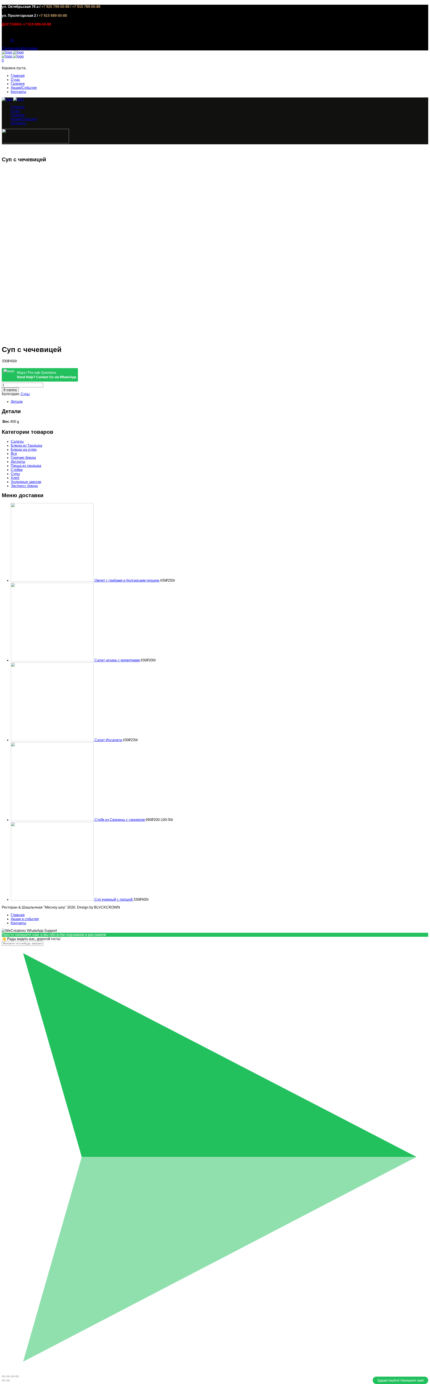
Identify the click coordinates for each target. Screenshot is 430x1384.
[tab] (219, 402)
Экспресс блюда (24, 486)
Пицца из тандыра (26, 466)
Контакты (18, 92)
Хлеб (15, 478)
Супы (25, 394)
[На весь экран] (12, 1376)
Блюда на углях (24, 449)
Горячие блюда (23, 458)
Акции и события (25, 919)
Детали (17, 402)
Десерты (18, 462)
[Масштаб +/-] (17, 1376)
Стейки (17, 470)
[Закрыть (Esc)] (3, 1376)
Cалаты (17, 441)
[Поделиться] (8, 1376)
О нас (15, 80)
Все (14, 454)
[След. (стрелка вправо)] (8, 1380)
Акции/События (24, 88)
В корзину (10, 389)
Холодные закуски (26, 482)
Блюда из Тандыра (26, 445)
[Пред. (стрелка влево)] (3, 1380)
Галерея (18, 84)
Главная (18, 76)
